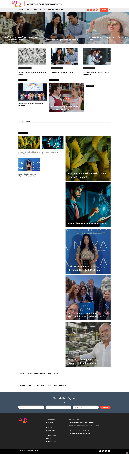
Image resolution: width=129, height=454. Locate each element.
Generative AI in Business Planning (87, 223)
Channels (35, 9)
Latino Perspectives (89, 67)
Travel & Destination (60, 385)
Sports (56, 373)
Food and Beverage (39, 373)
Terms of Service (51, 435)
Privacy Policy (50, 433)
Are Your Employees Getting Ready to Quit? (79, 433)
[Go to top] (127, 453)
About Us (49, 425)
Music (49, 373)
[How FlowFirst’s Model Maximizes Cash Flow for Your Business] (21, 28)
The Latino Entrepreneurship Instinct (62, 72)
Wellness (42, 9)
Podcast (28, 121)
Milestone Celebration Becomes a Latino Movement (81, 422)
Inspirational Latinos (25, 67)
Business (21, 9)
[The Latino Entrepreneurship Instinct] (64, 28)
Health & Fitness (46, 385)
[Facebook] (88, 9)
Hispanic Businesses (57, 67)
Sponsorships (59, 9)
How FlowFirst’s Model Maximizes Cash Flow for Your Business (84, 425)
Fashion (22, 373)
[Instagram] (97, 9)
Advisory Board (50, 430)
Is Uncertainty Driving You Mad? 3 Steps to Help (80, 430)
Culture (29, 373)
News (28, 9)
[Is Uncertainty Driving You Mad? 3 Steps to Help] (107, 28)
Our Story (51, 9)
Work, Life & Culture (25, 385)
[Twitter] (91, 9)
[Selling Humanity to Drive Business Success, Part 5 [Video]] (66, 98)
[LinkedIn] (94, 9)
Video (21, 121)
